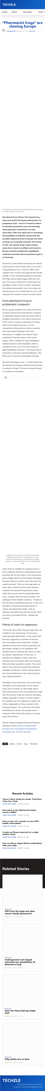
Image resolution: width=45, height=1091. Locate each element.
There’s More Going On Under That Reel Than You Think (21, 800)
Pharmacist (34, 744)
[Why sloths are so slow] (22, 1038)
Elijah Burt (8, 917)
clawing (12, 744)
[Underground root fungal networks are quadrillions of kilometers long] (22, 939)
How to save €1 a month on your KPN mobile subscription (20, 822)
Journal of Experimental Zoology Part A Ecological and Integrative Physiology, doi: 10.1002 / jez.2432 (19, 729)
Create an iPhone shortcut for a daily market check (20, 833)
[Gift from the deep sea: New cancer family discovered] (22, 890)
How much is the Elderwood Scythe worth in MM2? (19, 811)
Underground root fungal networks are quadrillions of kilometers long (20, 962)
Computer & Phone (9, 804)
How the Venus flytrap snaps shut (20, 1011)
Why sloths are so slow (17, 1059)
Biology (8, 909)
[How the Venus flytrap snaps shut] (22, 990)
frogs (26, 744)
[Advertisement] (22, 768)
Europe (19, 744)
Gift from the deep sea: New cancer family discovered (20, 912)
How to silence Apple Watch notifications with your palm (22, 844)
